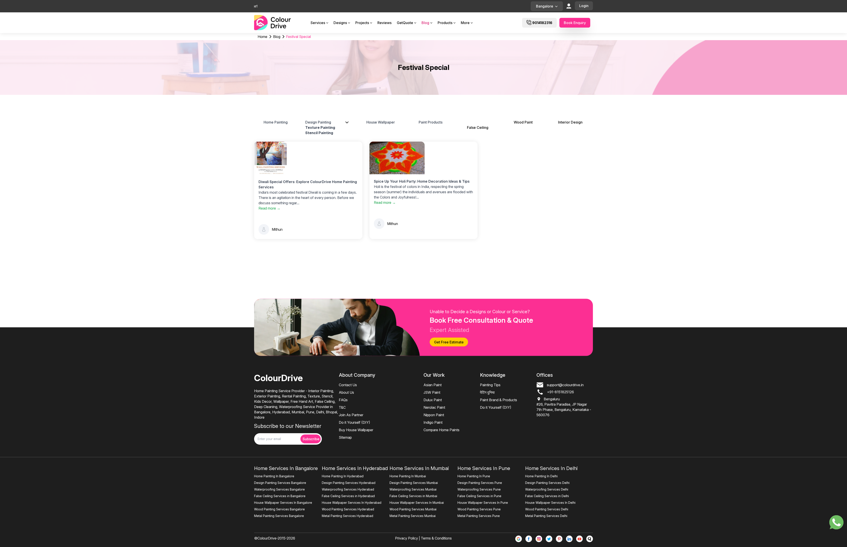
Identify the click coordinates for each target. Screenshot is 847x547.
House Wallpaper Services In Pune (482, 502)
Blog (425, 23)
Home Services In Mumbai (419, 468)
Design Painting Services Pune (479, 483)
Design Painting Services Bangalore (280, 483)
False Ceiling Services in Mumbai (413, 496)
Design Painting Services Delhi (547, 483)
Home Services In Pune (483, 468)
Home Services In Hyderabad (355, 468)
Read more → (269, 208)
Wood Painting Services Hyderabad (348, 509)
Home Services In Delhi (551, 468)
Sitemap (345, 437)
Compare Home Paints (441, 430)
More (465, 23)
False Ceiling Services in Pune (479, 496)
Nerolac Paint (434, 407)
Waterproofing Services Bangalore (279, 489)
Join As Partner (351, 415)
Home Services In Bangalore (286, 468)
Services (318, 23)
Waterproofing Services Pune (479, 489)
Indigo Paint (433, 422)
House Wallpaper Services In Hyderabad (351, 502)
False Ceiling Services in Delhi (547, 496)
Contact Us (348, 385)
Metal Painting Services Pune (478, 516)
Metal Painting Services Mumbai (413, 516)
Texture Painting (320, 127)
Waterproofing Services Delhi (546, 489)
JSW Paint (432, 392)
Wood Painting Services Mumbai (413, 509)
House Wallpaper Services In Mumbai (417, 502)
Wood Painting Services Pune (479, 509)
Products (445, 23)
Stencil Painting (319, 133)
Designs (340, 23)
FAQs (343, 400)
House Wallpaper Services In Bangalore (283, 502)
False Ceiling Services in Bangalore (279, 496)
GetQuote (405, 23)
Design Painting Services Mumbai (414, 483)
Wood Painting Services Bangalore (279, 509)
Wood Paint (523, 122)
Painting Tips (490, 385)
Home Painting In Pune (473, 476)
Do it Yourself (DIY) (354, 422)
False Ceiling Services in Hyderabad (348, 496)
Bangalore (544, 6)
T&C (342, 407)
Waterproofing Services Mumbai (413, 489)
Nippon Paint (434, 415)
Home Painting (276, 122)
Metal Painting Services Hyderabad (347, 516)
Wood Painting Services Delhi (546, 509)
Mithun (277, 229)
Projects (362, 23)
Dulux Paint (433, 400)
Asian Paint (433, 385)
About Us (346, 392)
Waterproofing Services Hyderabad (348, 489)
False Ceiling (477, 127)
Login (583, 6)
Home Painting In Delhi (541, 476)
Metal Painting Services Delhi (546, 516)
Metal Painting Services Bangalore (279, 516)
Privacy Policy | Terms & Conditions (423, 538)
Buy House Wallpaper (356, 430)
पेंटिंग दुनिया (487, 392)
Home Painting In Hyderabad (343, 476)
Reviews (384, 23)
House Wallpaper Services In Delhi (550, 502)
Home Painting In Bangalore (274, 476)
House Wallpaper (380, 122)
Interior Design (570, 122)
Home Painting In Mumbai (408, 476)
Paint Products (430, 122)
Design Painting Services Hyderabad (348, 483)
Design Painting (318, 122)
